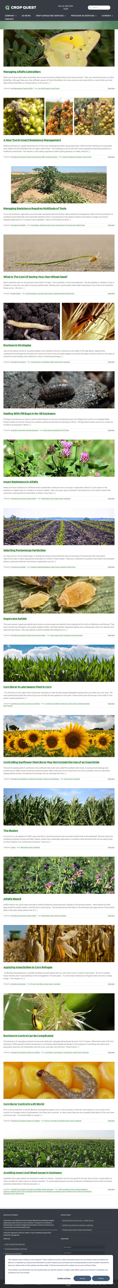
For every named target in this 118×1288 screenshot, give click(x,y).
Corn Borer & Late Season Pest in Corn (27, 687)
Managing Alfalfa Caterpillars (22, 71)
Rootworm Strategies (17, 345)
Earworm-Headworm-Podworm (72, 157)
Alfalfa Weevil (45, 498)
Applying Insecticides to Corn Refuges (27, 967)
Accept (82, 1278)
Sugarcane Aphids (15, 618)
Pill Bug (66, 430)
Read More (111, 88)
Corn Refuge (56, 704)
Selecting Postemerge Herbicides (24, 550)
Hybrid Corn (64, 704)
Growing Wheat (15, 293)
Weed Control (81, 225)
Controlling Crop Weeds (18, 225)
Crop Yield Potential (44, 88)
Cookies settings (64, 1278)
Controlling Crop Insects (18, 157)
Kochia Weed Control (39, 1191)
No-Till (65, 225)
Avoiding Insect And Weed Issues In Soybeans (32, 1172)
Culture (13, 847)
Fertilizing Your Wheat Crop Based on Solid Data (77, 1225)
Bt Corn (33, 984)
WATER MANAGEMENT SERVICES (16, 1249)
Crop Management (16, 88)
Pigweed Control (71, 1191)
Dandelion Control (68, 1189)
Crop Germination (31, 293)
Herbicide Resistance (43, 567)
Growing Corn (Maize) (33, 704)
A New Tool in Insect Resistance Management (32, 140)
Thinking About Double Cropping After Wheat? (77, 1230)
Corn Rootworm (36, 362)
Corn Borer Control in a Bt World (23, 1104)
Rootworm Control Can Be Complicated (28, 1035)
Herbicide (43, 225)
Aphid (52, 498)
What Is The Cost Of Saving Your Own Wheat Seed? (35, 276)
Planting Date (71, 225)
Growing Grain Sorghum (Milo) (35, 157)
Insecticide (59, 225)
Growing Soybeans (52, 157)
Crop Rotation (35, 225)
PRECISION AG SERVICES (13, 1254)
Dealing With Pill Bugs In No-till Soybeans (29, 413)
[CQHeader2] (20, 6)
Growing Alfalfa (28, 88)
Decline (101, 1278)
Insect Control (55, 88)
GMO (52, 362)
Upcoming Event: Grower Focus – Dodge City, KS (78, 1220)
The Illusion (10, 830)
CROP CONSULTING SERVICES (15, 1244)
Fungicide (40, 293)
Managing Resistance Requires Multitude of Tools (34, 208)
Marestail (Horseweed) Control (56, 1191)
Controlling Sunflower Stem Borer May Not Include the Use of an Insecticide (51, 762)
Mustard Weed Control (67, 293)
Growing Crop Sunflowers (51, 779)
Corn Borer (48, 704)
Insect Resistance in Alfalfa (20, 482)
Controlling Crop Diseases (19, 779)
